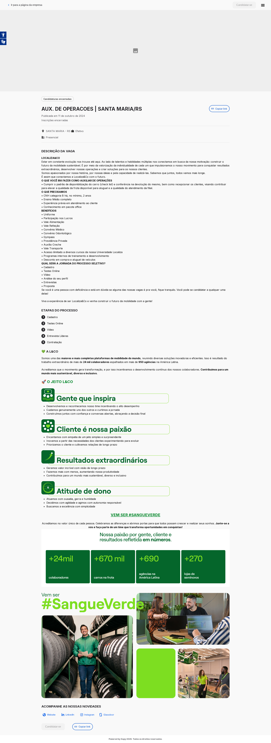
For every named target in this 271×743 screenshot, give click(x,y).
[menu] (263, 5)
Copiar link (221, 108)
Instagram (89, 714)
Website (51, 714)
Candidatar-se (244, 5)
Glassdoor (109, 714)
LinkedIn (70, 714)
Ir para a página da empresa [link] (26, 5)
